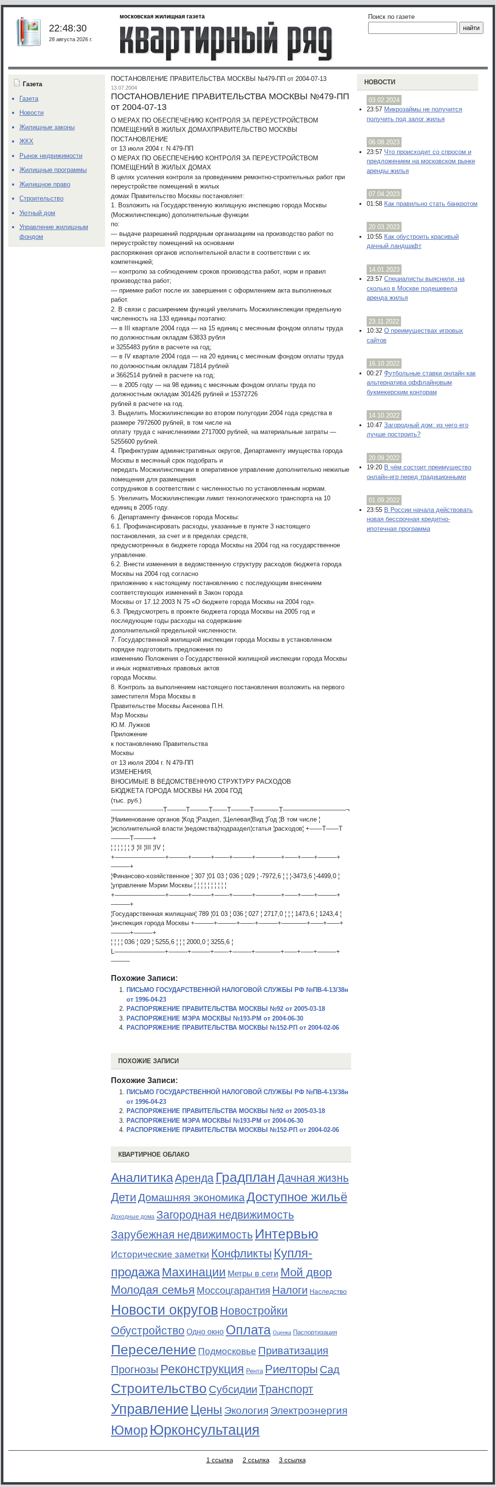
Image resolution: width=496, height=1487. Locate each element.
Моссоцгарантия (233, 1290)
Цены (206, 1409)
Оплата (248, 1329)
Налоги (290, 1290)
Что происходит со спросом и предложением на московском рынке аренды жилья (421, 161)
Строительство (159, 1388)
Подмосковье (227, 1351)
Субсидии (233, 1389)
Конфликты (241, 1253)
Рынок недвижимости (50, 155)
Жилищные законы (47, 127)
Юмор (129, 1430)
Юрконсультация (205, 1430)
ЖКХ (26, 141)
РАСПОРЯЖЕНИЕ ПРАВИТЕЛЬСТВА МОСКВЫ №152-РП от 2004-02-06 (232, 1027)
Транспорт (286, 1389)
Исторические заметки (160, 1254)
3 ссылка (292, 1460)
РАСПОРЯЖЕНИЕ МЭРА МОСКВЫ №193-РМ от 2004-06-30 (214, 1018)
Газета (28, 98)
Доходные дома (133, 1216)
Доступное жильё (297, 1197)
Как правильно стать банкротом (431, 203)
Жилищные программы (53, 169)
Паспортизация (315, 1332)
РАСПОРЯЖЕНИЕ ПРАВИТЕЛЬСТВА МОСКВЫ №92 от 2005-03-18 (225, 1008)
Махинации (194, 1272)
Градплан (245, 1177)
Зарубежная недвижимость (182, 1234)
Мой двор (306, 1272)
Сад (330, 1369)
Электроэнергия (308, 1410)
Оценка (282, 1332)
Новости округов (164, 1309)
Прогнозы (134, 1370)
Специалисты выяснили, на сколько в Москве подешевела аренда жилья (416, 288)
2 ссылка (256, 1460)
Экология (246, 1410)
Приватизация (293, 1351)
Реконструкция (202, 1369)
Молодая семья (153, 1290)
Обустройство (148, 1330)
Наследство (328, 1291)
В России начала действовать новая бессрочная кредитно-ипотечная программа (420, 519)
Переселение (153, 1349)
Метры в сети (253, 1273)
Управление (149, 1409)
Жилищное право (44, 184)
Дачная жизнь (313, 1178)
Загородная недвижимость (225, 1214)
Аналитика (142, 1177)
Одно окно (205, 1332)
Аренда (194, 1178)
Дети (123, 1197)
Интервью (286, 1233)
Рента (254, 1371)
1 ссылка (219, 1460)
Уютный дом (37, 213)
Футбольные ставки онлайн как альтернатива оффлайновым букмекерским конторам (421, 383)
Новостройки (254, 1310)
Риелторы (291, 1369)
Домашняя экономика (191, 1198)
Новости (379, 82)
